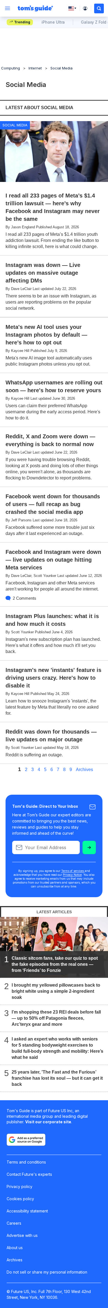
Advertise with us (22, 1235)
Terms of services (73, 870)
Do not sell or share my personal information (47, 1272)
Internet (35, 68)
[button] (99, 8)
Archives (84, 769)
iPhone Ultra (53, 22)
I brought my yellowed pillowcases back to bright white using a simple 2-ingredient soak (56, 991)
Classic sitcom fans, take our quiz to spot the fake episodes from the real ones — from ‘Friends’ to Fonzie (55, 964)
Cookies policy (20, 1198)
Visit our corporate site (48, 1121)
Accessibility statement (27, 1211)
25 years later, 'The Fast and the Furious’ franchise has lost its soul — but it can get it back (57, 1078)
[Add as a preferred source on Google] (26, 1140)
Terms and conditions (26, 1162)
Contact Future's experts (29, 1174)
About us (15, 1247)
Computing (10, 68)
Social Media (61, 68)
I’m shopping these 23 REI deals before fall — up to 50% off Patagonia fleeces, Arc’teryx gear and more (56, 1018)
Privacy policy (19, 1186)
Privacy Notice (72, 874)
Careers (14, 1223)
